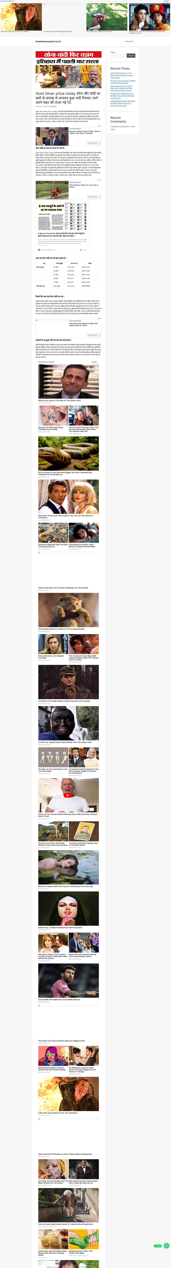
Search (112, 52)
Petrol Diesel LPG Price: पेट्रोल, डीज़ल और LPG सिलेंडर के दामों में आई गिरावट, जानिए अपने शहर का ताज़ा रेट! (121, 88)
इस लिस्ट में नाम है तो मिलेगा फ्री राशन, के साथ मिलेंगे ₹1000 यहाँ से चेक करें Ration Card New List (122, 96)
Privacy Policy (129, 41)
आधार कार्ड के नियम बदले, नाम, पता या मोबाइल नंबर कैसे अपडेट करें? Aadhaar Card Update (121, 75)
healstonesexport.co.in (48, 41)
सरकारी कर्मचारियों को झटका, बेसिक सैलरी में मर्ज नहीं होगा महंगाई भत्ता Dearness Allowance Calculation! (122, 103)
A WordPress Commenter (119, 126)
